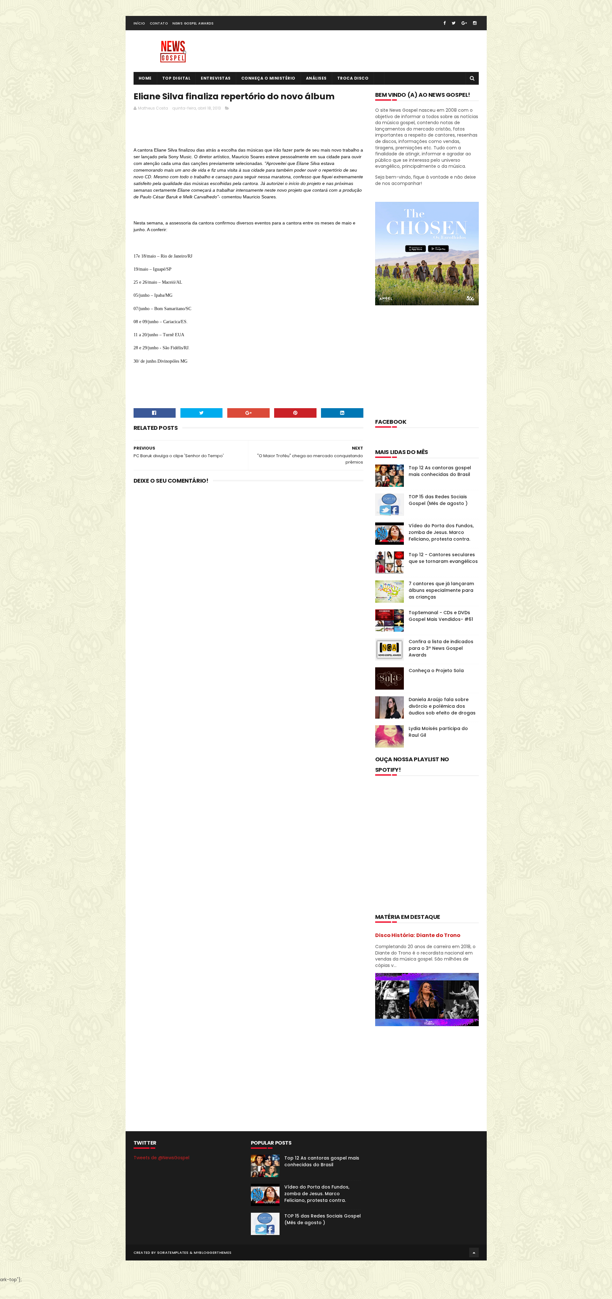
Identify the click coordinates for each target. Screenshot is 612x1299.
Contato (159, 23)
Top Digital (176, 78)
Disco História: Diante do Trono (417, 935)
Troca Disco (353, 78)
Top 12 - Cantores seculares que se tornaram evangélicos (443, 557)
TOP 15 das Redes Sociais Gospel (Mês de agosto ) (438, 500)
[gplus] (464, 23)
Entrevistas (216, 78)
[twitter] (453, 23)
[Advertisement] (250, 131)
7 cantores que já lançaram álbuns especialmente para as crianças (441, 590)
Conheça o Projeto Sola (436, 670)
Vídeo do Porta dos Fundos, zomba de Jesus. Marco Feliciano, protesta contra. (441, 532)
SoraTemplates (173, 1252)
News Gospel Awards (193, 23)
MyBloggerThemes (213, 1252)
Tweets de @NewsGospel (161, 1157)
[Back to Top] (474, 1252)
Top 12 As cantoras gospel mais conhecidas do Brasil (440, 471)
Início (139, 23)
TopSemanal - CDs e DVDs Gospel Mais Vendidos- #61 (441, 615)
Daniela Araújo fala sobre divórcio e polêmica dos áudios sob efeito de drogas (442, 706)
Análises (316, 78)
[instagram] (475, 23)
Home (145, 78)
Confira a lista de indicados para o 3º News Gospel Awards (441, 648)
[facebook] (444, 23)
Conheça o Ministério (268, 78)
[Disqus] (249, 572)
